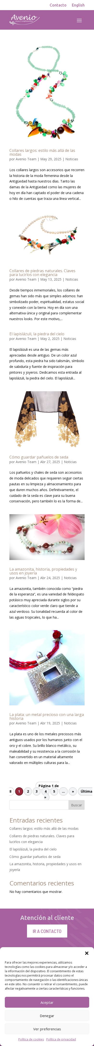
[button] (86, 953)
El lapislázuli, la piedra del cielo (36, 334)
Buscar (76, 805)
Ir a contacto (47, 931)
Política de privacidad (61, 1039)
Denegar (47, 1015)
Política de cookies (31, 1039)
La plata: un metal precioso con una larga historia (46, 716)
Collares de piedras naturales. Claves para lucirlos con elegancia (42, 272)
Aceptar (47, 1002)
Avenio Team (26, 159)
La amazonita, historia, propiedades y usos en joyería (43, 571)
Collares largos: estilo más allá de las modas (42, 152)
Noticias (71, 159)
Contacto (58, 5)
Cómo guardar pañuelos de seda (38, 457)
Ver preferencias (47, 1028)
